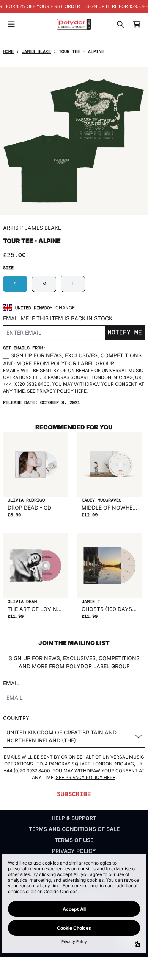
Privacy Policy (74, 851)
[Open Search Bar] (120, 24)
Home (8, 51)
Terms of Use (74, 840)
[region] (74, 6)
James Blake (36, 51)
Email (11, 683)
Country (16, 718)
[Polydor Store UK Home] (74, 24)
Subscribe (74, 794)
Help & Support (74, 818)
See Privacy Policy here (57, 391)
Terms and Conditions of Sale (74, 829)
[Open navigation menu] (11, 24)
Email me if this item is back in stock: (58, 318)
